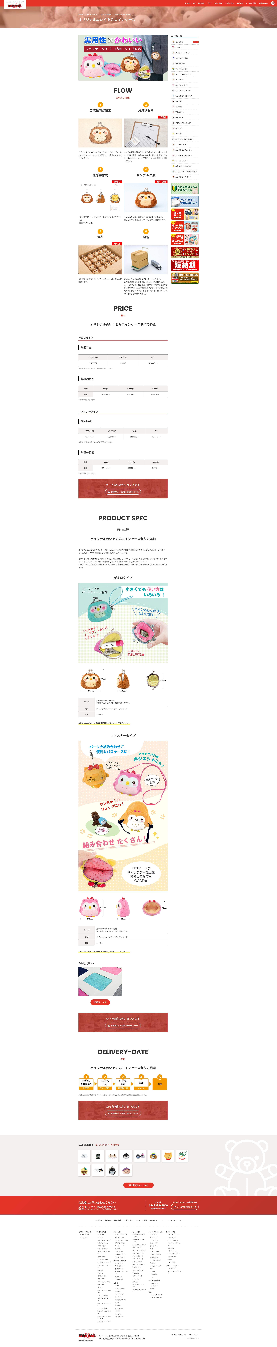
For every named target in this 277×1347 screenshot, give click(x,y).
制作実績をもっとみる (138, 1185)
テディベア (101, 1279)
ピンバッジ (136, 1273)
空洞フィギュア (137, 1247)
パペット (100, 1237)
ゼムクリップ (119, 1317)
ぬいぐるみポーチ (103, 1259)
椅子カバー (101, 1284)
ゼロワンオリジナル (84, 1232)
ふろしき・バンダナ (156, 1266)
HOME (80, 14)
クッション (117, 1232)
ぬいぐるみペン (119, 1308)
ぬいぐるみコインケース (123, 14)
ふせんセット (119, 1291)
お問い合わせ (263, 3)
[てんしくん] (112, 1156)
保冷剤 (170, 1259)
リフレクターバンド (156, 1297)
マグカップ (171, 1248)
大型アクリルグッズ (138, 1264)
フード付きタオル (155, 1260)
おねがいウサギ (84, 1234)
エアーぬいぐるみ (103, 1295)
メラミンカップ (172, 1251)
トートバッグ (154, 1240)
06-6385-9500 (158, 1205)
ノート (117, 1285)
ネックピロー (119, 1252)
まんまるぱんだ (84, 1237)
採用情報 (99, 1220)
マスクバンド (154, 1286)
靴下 (151, 1269)
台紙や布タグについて (157, 1220)
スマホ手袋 (153, 1274)
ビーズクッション (120, 1237)
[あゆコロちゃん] (126, 1170)
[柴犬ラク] (168, 1156)
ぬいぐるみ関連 (106, 14)
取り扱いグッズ (190, 3)
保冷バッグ (153, 1243)
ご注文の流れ (229, 3)
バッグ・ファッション (156, 1232)
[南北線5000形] (98, 1156)
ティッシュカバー (103, 1308)
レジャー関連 (170, 1232)
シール (117, 1303)
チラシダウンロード (174, 1220)
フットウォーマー (120, 1246)
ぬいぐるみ (101, 1234)
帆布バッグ (153, 1237)
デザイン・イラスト (172, 1266)
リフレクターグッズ (156, 1295)
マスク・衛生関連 (154, 1281)
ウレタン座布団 (119, 1257)
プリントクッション (121, 1234)
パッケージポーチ (173, 1240)
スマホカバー (119, 1277)
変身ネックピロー (120, 1254)
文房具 (116, 1283)
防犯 (150, 1292)
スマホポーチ (119, 1280)
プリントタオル (154, 1252)
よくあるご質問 (251, 3)
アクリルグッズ (137, 1262)
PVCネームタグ (137, 1267)
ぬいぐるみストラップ (104, 1240)
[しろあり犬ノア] (154, 1156)
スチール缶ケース (138, 1253)
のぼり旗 (100, 1273)
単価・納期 (218, 3)
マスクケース (154, 1283)
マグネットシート (138, 1256)
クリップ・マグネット (139, 1259)
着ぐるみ (100, 1270)
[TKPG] (126, 1156)
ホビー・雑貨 (135, 1232)
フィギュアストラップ (139, 1244)
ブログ (209, 3)
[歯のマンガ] (84, 1156)
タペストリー (137, 1279)
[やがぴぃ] (182, 1156)
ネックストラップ (138, 1270)
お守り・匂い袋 (137, 1276)
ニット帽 (152, 1271)
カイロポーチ (101, 1256)
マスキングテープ (120, 1300)
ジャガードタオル (155, 1254)
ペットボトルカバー (174, 1254)
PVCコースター (172, 1262)
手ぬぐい (152, 1263)
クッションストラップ (139, 1250)
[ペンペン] (112, 1170)
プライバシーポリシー (178, 1335)
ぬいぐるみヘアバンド (104, 1321)
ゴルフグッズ (172, 1237)
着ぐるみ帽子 (101, 1246)
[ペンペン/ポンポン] (140, 1156)
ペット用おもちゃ (103, 1249)
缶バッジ (135, 1282)
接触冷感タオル (154, 1257)
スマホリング (119, 1263)
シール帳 (117, 1305)
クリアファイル (119, 1294)
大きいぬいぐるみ (103, 1243)
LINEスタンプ (172, 1268)
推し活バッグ (154, 1246)
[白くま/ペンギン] (98, 1170)
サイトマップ (194, 1335)
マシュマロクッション (121, 1240)
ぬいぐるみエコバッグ (104, 1262)
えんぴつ (117, 1311)
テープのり (118, 1297)
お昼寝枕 (117, 1249)
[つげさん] (84, 1170)
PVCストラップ (119, 1266)
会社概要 (240, 3)
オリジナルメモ (119, 1288)
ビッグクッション (120, 1243)
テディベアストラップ (104, 1282)
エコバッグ (153, 1234)
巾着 (151, 1249)
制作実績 (201, 3)
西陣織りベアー (102, 1276)
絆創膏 (152, 1289)
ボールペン (118, 1314)
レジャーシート (172, 1256)
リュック (100, 1287)
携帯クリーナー (119, 1269)
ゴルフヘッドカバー (174, 1234)
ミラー (152, 1277)
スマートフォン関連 (120, 1261)
